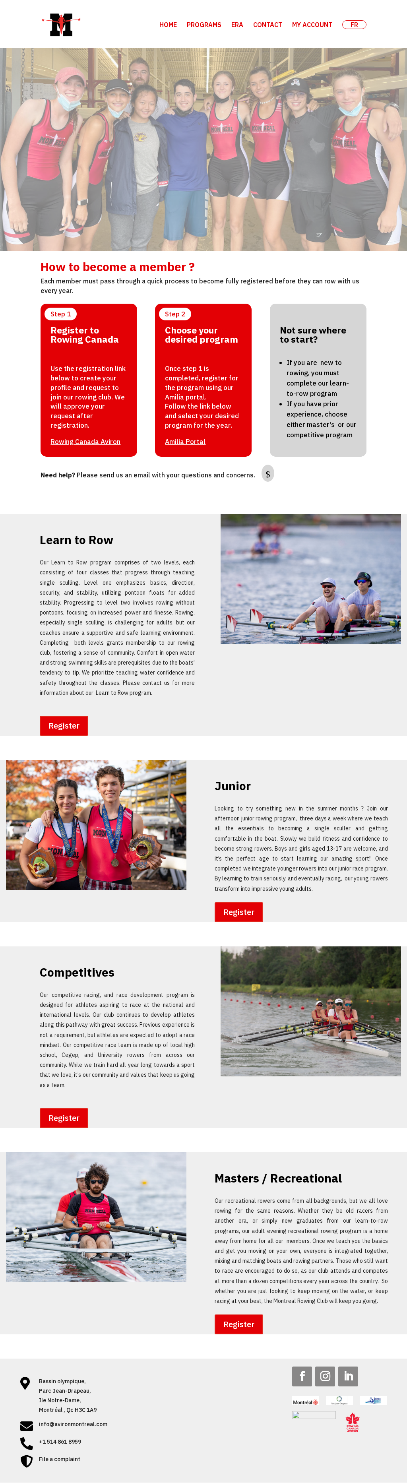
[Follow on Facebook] (302, 1376)
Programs (204, 25)
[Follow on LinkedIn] (348, 1376)
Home (168, 25)
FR (354, 25)
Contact (267, 25)
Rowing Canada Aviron (85, 441)
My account (312, 25)
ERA (237, 25)
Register (63, 725)
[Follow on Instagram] (325, 1376)
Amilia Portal (185, 441)
